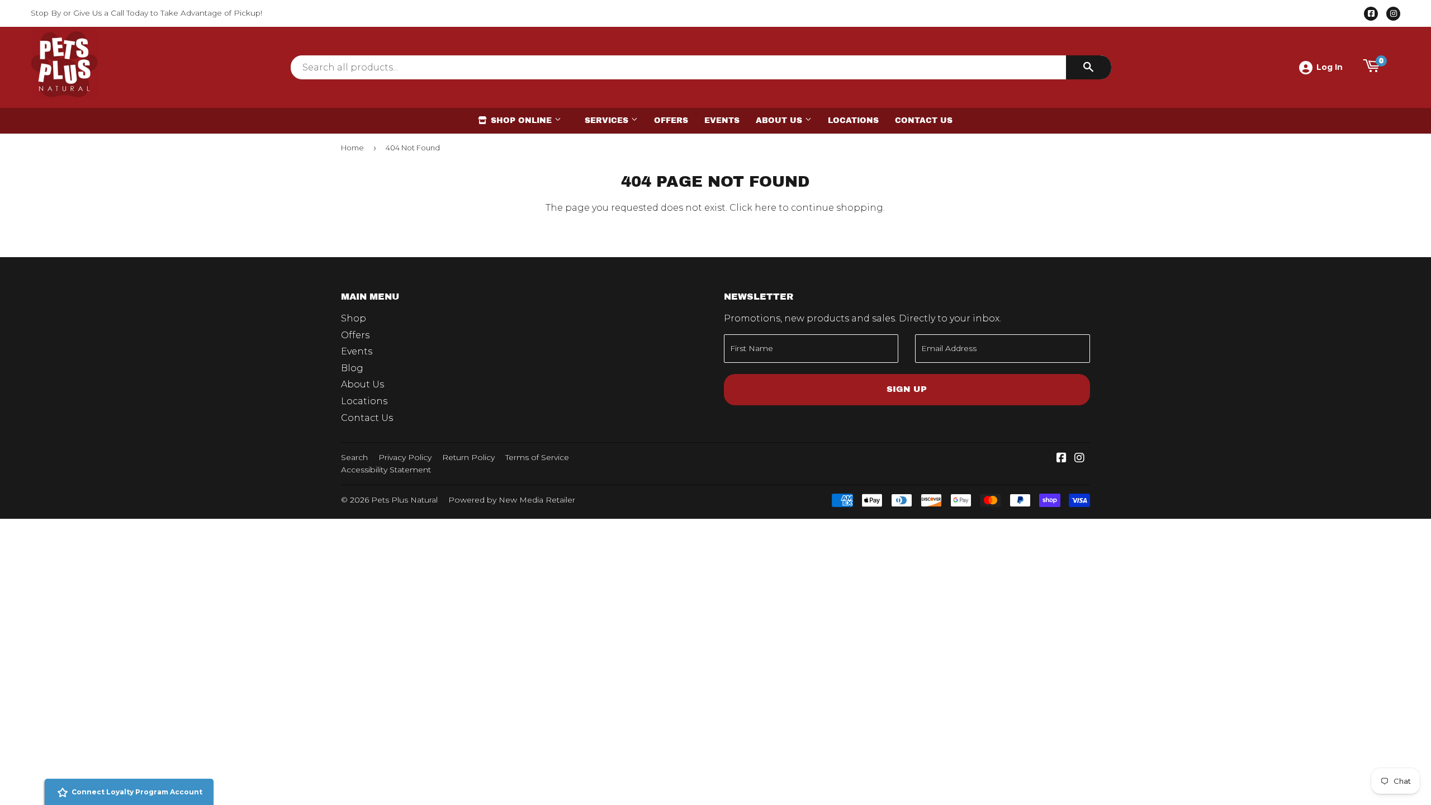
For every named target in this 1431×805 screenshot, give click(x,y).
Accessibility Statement (386, 469)
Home (352, 147)
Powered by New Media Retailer (511, 499)
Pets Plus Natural (404, 499)
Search (354, 457)
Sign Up (907, 389)
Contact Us (924, 120)
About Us (780, 120)
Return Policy (468, 457)
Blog (352, 368)
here (765, 207)
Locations (853, 120)
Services (608, 120)
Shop (353, 318)
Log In (1329, 67)
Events (722, 120)
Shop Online (521, 120)
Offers (671, 120)
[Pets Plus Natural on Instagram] (1079, 458)
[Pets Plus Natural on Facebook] (1061, 458)
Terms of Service (537, 457)
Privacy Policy (405, 457)
